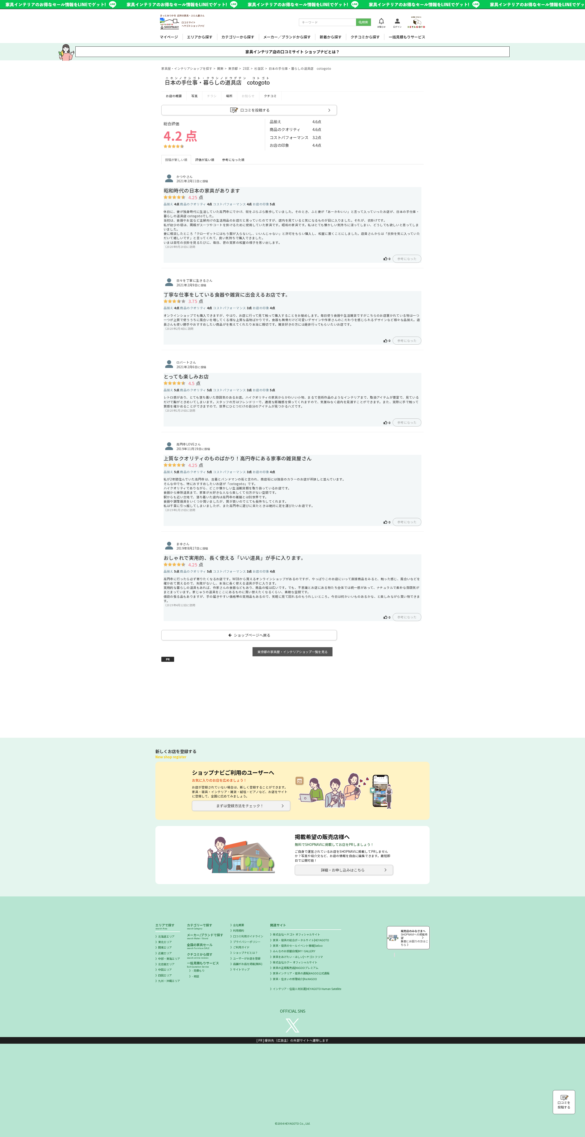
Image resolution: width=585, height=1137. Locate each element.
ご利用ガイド (241, 947)
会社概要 (238, 925)
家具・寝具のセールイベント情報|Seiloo (298, 945)
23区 (246, 68)
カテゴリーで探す (199, 926)
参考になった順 (233, 159)
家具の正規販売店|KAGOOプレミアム (295, 968)
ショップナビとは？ (245, 953)
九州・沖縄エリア (169, 981)
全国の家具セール (200, 945)
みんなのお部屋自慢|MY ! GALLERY (294, 951)
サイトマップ (241, 969)
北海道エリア (166, 936)
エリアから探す (200, 37)
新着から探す (331, 37)
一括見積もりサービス (407, 37)
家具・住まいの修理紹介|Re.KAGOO (295, 979)
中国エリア (165, 969)
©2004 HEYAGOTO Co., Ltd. (292, 1123)
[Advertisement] (292, 694)
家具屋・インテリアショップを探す (186, 68)
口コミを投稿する (255, 110)
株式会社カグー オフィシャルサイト (295, 962)
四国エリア (165, 975)
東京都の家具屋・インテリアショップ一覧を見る (293, 651)
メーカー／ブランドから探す (287, 37)
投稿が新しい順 (176, 159)
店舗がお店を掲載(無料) (247, 964)
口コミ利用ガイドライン (248, 936)
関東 (220, 68)
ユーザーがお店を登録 (247, 958)
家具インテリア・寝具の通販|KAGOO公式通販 (301, 973)
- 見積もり (198, 970)
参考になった (407, 258)
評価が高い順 (204, 159)
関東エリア (165, 947)
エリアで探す (165, 926)
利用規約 (238, 930)
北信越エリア (166, 964)
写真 (194, 96)
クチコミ (270, 96)
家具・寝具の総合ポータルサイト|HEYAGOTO (301, 940)
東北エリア (165, 942)
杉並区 (259, 68)
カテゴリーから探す (237, 37)
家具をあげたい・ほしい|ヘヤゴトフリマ (298, 957)
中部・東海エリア (169, 958)
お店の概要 (174, 96)
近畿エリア (165, 953)
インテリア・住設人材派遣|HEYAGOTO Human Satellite (307, 989)
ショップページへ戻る (252, 635)
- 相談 (195, 976)
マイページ (169, 37)
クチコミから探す (365, 37)
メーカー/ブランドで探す (205, 936)
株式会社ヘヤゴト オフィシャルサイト (296, 934)
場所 (229, 96)
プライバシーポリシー (247, 942)
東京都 (233, 68)
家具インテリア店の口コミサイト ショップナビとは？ (292, 51)
